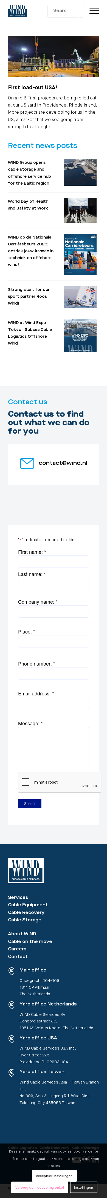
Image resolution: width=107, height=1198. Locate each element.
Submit (29, 804)
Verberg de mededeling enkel (39, 1187)
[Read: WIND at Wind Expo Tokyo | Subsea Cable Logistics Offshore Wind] (80, 335)
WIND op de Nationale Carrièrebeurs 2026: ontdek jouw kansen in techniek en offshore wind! (31, 251)
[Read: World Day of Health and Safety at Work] (80, 210)
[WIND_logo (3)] (44, 11)
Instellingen (83, 1187)
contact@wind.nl (63, 463)
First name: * (32, 551)
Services (18, 898)
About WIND (22, 934)
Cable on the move (30, 942)
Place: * (26, 631)
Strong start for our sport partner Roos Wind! (29, 296)
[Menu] (91, 11)
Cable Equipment (28, 905)
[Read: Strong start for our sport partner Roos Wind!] (80, 297)
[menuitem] (91, 11)
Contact (18, 957)
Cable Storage (24, 920)
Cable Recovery (26, 913)
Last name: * (32, 573)
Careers (17, 949)
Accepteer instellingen (54, 1175)
